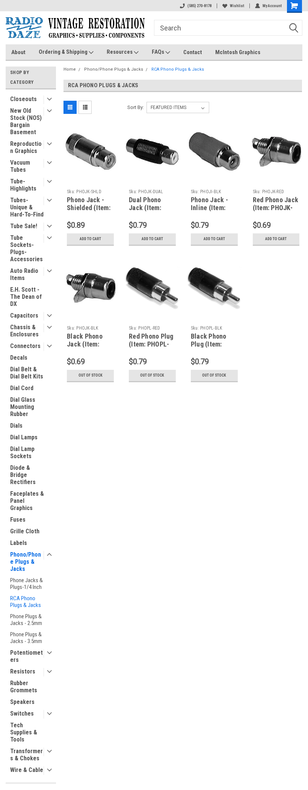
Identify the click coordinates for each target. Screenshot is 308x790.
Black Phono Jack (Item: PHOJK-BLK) (85, 344)
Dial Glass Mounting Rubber (22, 407)
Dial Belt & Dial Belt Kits (26, 373)
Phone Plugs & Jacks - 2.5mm (26, 620)
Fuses (18, 519)
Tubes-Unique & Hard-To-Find (27, 207)
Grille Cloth (24, 531)
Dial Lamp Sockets (22, 452)
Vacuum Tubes (20, 166)
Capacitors (24, 315)
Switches (22, 713)
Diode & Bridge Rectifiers (23, 475)
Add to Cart (90, 239)
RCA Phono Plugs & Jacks (25, 601)
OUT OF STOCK (91, 375)
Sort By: (135, 107)
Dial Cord (21, 388)
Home (69, 69)
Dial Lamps (24, 437)
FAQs (158, 51)
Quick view (90, 173)
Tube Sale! (23, 226)
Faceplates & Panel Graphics (27, 501)
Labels (18, 542)
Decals (18, 357)
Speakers (22, 701)
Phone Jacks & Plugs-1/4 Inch (26, 583)
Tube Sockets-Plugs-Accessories (26, 248)
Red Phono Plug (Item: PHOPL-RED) (151, 344)
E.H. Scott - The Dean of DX (26, 296)
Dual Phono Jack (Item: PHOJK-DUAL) (148, 207)
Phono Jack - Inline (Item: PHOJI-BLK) (209, 207)
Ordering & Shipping (64, 51)
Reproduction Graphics (26, 147)
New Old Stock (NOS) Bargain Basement (26, 121)
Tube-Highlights (23, 185)
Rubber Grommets (23, 687)
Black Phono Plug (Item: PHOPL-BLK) (208, 344)
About (18, 52)
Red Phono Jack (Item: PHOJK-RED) (276, 207)
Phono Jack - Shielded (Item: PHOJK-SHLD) (88, 207)
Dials (16, 425)
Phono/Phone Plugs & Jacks (25, 561)
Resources (120, 51)
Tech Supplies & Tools (23, 732)
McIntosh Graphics (237, 52)
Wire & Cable (26, 769)
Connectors (25, 346)
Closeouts (23, 99)
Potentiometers (26, 656)
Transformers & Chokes (26, 755)
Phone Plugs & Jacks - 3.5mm (26, 638)
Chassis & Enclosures (24, 331)
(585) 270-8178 (199, 6)
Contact (192, 52)
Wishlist (237, 6)
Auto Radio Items (24, 274)
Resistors (22, 671)
